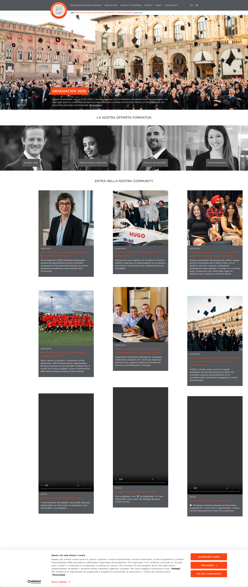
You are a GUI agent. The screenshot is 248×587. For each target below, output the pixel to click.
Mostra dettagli (59, 582)
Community (171, 5)
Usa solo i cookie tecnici (209, 574)
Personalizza (207, 565)
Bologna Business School (86, 5)
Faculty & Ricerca (131, 5)
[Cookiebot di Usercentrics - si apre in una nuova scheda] (34, 582)
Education (111, 5)
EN (191, 5)
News (159, 5)
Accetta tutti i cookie (208, 557)
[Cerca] (197, 5)
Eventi (148, 5)
